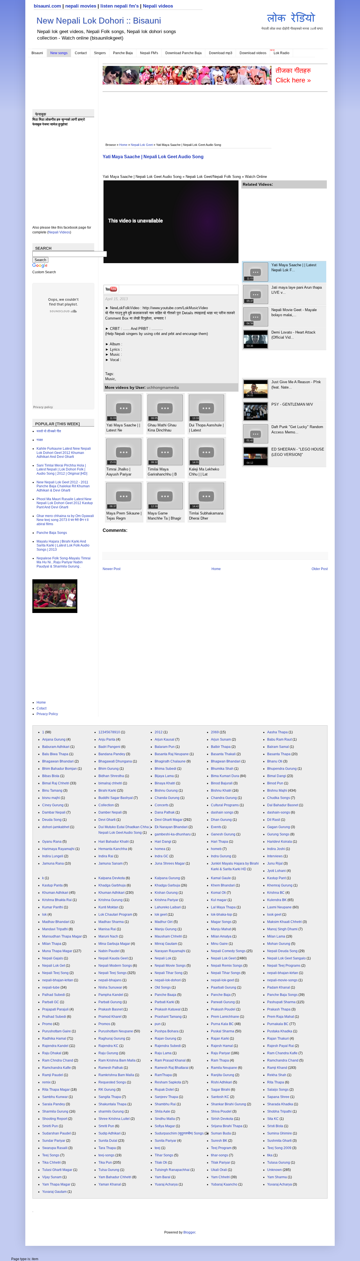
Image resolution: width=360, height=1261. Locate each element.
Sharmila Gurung (55, 1111)
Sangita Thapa (109, 1097)
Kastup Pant (276, 878)
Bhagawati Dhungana (115, 761)
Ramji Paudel (52, 1075)
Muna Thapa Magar (57, 951)
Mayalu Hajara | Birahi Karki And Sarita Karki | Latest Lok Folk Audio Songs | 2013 (63, 545)
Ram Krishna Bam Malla (117, 1060)
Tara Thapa (107, 1148)
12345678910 (109, 732)
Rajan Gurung (165, 1039)
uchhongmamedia (163, 387)
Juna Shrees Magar (170, 863)
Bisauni (37, 53)
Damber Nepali (110, 812)
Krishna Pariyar (166, 900)
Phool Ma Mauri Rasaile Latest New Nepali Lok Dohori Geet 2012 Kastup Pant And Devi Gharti (65, 503)
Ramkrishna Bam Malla (116, 1075)
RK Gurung (107, 1090)
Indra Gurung (221, 856)
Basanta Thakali (223, 754)
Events (216, 827)
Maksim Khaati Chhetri (284, 922)
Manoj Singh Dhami (282, 929)
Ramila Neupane (224, 1068)
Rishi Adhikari (221, 1082)
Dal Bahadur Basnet (282, 805)
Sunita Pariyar (165, 1141)
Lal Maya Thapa (223, 907)
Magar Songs (221, 922)
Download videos (253, 53)
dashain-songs (278, 812)
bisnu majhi (51, 798)
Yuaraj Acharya (166, 1184)
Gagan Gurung (278, 827)
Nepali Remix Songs (226, 966)
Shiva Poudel (221, 1111)
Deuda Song (52, 820)
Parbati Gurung (110, 1002)
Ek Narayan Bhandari (171, 827)
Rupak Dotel (164, 1090)
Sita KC (273, 1119)
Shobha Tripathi (279, 1111)
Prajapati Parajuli (55, 1009)
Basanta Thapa (279, 754)
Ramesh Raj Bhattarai (171, 1068)
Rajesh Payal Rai (280, 1046)
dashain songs (222, 812)
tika (270, 1155)
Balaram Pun (165, 747)
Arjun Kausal (164, 739)
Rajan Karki (220, 1039)
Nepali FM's (149, 53)
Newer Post (111, 569)
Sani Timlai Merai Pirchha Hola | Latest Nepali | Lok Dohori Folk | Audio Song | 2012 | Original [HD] (62, 469)
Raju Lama (163, 1053)
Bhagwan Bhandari (225, 761)
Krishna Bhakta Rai (57, 900)
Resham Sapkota (168, 1082)
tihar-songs (219, 1155)
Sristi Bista (275, 1126)
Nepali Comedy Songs (228, 951)
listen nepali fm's (119, 6)
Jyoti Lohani (276, 871)
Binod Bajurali (222, 783)
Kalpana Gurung (167, 878)
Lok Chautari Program (115, 915)
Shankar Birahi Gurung (228, 1104)
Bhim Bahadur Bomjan (59, 769)
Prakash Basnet (110, 1009)
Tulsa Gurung (108, 1170)
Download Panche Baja (183, 53)
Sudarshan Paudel (56, 1133)
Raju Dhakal (51, 1053)
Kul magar (219, 900)
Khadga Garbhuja (112, 885)
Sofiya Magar (165, 1126)
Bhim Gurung (108, 769)
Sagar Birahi (220, 1090)
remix (46, 1082)
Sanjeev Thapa (166, 1097)
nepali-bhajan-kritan (57, 980)
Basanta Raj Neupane (172, 754)
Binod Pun (275, 783)
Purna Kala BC (222, 1024)
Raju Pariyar (220, 1053)
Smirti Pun (50, 1126)
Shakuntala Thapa (112, 1104)
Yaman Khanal (109, 1184)
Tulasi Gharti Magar (57, 1170)
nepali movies (80, 6)
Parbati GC (50, 1002)
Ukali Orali (219, 1170)
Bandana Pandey (111, 754)
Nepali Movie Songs (170, 966)
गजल (40, 440)
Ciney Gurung (53, 805)
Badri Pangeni (109, 747)
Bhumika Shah (222, 769)
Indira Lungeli (52, 856)
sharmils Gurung (111, 1111)
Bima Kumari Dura (225, 776)
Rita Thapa (275, 1082)
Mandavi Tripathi (55, 929)
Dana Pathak (165, 812)
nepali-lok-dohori (168, 980)
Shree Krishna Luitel (114, 1119)
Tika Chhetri (51, 1162)
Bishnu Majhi (277, 791)
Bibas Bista (50, 776)
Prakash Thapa (279, 1009)
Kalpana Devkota (111, 878)
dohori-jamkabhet (55, 827)
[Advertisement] (205, 111)
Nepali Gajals (52, 958)
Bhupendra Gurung (282, 769)
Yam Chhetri (220, 1177)
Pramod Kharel (110, 1017)
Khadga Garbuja (167, 885)
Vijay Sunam (52, 1177)
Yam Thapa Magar (56, 1184)
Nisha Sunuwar (110, 987)
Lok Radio (281, 53)
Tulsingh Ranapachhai (172, 1170)
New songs (59, 53)
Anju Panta (106, 739)
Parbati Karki (164, 1002)
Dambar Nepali (54, 812)
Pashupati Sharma (281, 1002)
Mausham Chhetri (168, 936)
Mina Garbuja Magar (114, 944)
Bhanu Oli (274, 761)
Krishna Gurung (110, 900)
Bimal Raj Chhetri (55, 783)
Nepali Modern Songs (115, 966)
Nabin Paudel (109, 951)
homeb (216, 849)
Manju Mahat (221, 929)
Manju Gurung (166, 929)
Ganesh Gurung (223, 834)
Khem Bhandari (223, 885)
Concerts (161, 805)
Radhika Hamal (54, 1039)
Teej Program (221, 1148)
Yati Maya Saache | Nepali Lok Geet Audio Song (153, 156)
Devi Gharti (107, 820)
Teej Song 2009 (279, 1148)
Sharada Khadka (280, 1104)
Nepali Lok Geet (142, 144)
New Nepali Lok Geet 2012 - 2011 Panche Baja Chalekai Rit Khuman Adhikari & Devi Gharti (63, 486)
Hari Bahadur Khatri (113, 842)
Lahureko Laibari (168, 907)
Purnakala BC (278, 1024)
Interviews (275, 856)
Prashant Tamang (168, 1017)
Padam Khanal (278, 987)
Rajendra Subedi (168, 1046)
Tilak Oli (161, 1162)
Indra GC (161, 856)
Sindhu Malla (165, 1119)
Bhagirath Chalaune (170, 761)
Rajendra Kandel (55, 1046)
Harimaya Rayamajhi (58, 849)
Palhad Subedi (53, 995)
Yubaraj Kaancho (224, 1184)
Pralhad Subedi (54, 1017)
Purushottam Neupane (115, 1031)
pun (158, 1024)
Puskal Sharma (222, 1031)
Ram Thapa (220, 1060)
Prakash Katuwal (168, 1009)
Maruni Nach (108, 936)
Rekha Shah (276, 1075)
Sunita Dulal (107, 1141)
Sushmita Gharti (279, 1141)
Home (123, 144)
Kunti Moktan (108, 907)
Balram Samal (278, 747)
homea (160, 849)
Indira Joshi (276, 849)
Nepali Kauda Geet (113, 958)
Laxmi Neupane (279, 907)
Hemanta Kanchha (112, 849)
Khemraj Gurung (279, 885)
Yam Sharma (277, 1177)
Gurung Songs (278, 834)
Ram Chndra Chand (57, 1060)
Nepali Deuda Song (282, 951)
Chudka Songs (278, 798)
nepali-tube (51, 987)
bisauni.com (47, 6)
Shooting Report (54, 1119)
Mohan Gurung (278, 944)
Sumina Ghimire (279, 1133)
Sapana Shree (278, 1097)
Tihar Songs (164, 1155)
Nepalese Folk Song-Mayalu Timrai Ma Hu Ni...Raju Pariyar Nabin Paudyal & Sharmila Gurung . (64, 562)
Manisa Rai (107, 929)
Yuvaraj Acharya (279, 1184)
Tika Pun (105, 1162)
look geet (274, 915)
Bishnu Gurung (166, 791)
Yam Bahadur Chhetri (114, 1177)
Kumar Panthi (52, 907)
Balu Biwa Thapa (55, 754)
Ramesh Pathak (110, 1068)
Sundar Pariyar (53, 1141)
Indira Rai (105, 856)
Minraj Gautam (166, 944)
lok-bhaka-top (221, 915)
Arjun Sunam (221, 739)
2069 (215, 732)
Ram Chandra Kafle (282, 1053)
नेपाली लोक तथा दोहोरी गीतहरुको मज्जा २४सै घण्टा (292, 29)
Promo (47, 1024)
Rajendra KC (108, 1046)
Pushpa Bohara (167, 1031)
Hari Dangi (163, 842)
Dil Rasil (273, 820)
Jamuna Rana (53, 863)
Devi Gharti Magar (169, 820)
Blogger (189, 1232)
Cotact (41, 708)
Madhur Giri (164, 922)
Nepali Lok (163, 958)
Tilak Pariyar (220, 1162)
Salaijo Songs (278, 1090)
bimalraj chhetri (110, 783)
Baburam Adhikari (55, 747)
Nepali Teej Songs (112, 973)
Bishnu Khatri (221, 791)
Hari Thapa (219, 842)
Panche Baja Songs (52, 533)
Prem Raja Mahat (280, 1017)
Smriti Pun (106, 1126)
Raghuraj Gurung (111, 1039)
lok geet (161, 915)
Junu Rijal (275, 863)
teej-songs (106, 1155)
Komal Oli (218, 893)
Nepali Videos (59, 232)
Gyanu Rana (52, 842)
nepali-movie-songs (282, 980)
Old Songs (163, 987)
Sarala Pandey (53, 1104)
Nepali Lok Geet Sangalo (286, 958)
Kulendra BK (277, 900)
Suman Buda (221, 1133)
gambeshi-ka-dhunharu (173, 834)
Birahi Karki (107, 791)
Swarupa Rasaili (55, 1148)
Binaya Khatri (165, 783)
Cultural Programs (225, 805)
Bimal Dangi (276, 776)
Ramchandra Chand (282, 1060)
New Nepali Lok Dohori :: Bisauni (99, 20)
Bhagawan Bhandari (58, 761)
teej (157, 1148)
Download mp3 (220, 53)
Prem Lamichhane (225, 1017)
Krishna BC (276, 893)
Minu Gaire (219, 944)
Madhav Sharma (111, 922)
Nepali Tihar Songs (225, 973)
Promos (104, 1024)
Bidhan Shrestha (111, 776)
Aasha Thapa (277, 732)
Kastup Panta (52, 885)
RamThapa (163, 1075)
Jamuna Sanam (110, 863)
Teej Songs (50, 1155)
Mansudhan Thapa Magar (62, 936)
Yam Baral (162, 1177)
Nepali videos (158, 6)
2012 (159, 732)
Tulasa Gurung (278, 1162)
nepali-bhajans (110, 980)
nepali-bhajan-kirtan (282, 973)
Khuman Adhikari (55, 893)
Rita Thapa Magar (56, 1090)
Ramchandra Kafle (56, 1068)
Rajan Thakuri (278, 1039)
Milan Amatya (221, 936)
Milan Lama (276, 936)
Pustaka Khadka (279, 1031)
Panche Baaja (165, 995)
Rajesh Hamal (222, 1046)
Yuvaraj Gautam (54, 1192)
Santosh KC (220, 1097)
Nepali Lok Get (53, 966)
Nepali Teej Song (55, 973)
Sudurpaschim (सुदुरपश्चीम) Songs (179, 1133)
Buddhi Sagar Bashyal (115, 798)
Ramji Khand (277, 1068)
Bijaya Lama (164, 776)
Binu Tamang (52, 791)
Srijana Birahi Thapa (226, 1126)
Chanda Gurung (167, 798)
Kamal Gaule (221, 878)
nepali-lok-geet (222, 980)
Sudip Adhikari (109, 1133)
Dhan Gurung (221, 820)
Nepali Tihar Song (169, 973)
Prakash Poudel (223, 1009)
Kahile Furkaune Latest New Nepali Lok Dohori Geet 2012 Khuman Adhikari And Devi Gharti (64, 453)
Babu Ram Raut (279, 739)
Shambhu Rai (165, 1104)
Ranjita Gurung (222, 1075)
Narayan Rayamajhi (170, 951)
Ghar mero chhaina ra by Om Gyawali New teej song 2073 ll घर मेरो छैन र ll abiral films (65, 520)
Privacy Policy (47, 714)
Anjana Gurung (54, 739)
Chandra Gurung (224, 798)
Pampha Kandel (110, 995)
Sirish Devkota (222, 1119)
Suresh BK (219, 1141)
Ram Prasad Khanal (170, 1060)
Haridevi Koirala (279, 842)
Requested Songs (112, 1082)
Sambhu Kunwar (55, 1097)
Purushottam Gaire (56, 1031)
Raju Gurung (108, 1053)
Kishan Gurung (166, 893)
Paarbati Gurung (223, 987)
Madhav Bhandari (55, 922)
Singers (100, 53)
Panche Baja (123, 53)
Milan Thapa (51, 944)
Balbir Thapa (221, 747)
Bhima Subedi (165, 769)
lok (44, 915)
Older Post (320, 569)
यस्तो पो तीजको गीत (49, 431)
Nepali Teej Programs (283, 966)
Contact (81, 53)
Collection (106, 805)
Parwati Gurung (223, 1002)
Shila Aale (162, 1111)
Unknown (274, 1170)
